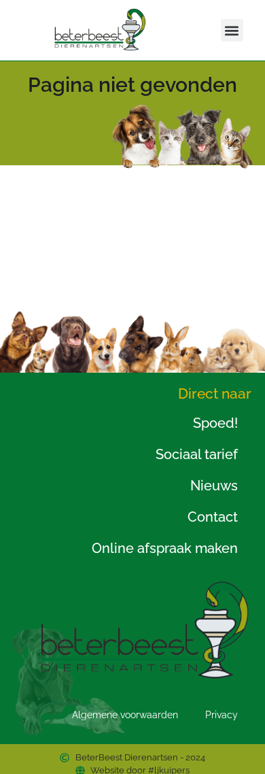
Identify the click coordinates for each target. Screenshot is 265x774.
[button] (232, 30)
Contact (213, 517)
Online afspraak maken (165, 548)
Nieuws (214, 485)
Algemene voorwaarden (125, 714)
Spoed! (215, 423)
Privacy (221, 714)
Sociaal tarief (197, 454)
